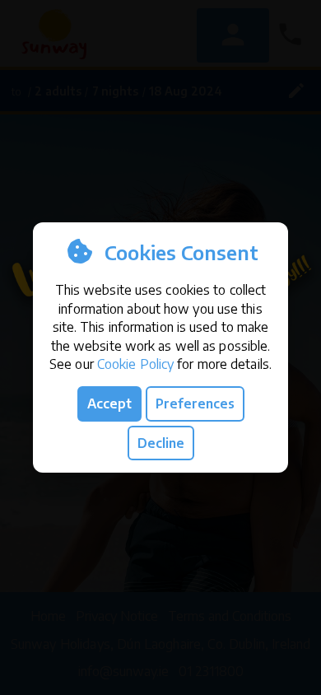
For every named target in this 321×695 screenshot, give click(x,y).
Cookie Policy (135, 364)
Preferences (195, 403)
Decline (160, 443)
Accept (109, 403)
